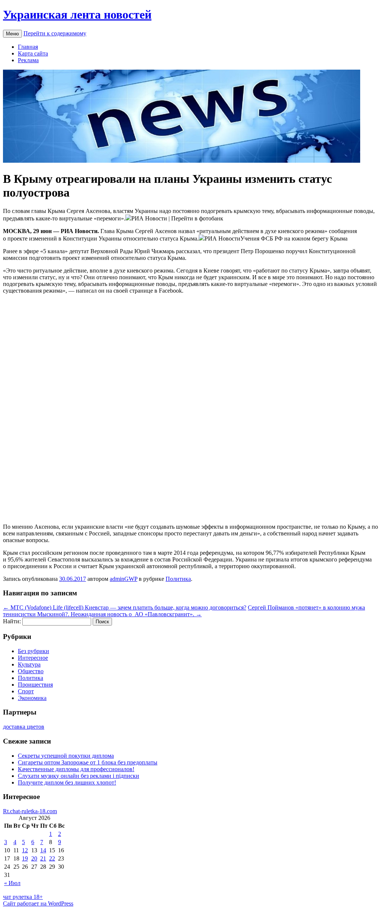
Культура (29, 664)
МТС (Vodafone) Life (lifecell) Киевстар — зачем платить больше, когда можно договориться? (124, 607)
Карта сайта (33, 53)
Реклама (28, 60)
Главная (28, 47)
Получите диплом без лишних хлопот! (67, 782)
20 (34, 858)
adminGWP (123, 579)
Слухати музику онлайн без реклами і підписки (78, 776)
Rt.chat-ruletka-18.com (30, 811)
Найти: (12, 621)
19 (25, 858)
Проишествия (35, 684)
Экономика (32, 698)
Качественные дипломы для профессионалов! (76, 769)
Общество (31, 671)
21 (43, 858)
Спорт (26, 691)
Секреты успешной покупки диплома (66, 755)
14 (43, 850)
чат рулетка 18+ (23, 897)
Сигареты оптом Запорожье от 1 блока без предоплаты (87, 762)
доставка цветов (23, 726)
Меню (12, 33)
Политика (178, 579)
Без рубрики (33, 651)
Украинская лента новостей (77, 14)
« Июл (12, 883)
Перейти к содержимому (54, 33)
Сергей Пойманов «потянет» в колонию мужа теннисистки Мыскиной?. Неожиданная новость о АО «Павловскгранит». (184, 610)
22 (52, 858)
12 (25, 850)
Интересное (33, 658)
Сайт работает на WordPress (38, 903)
